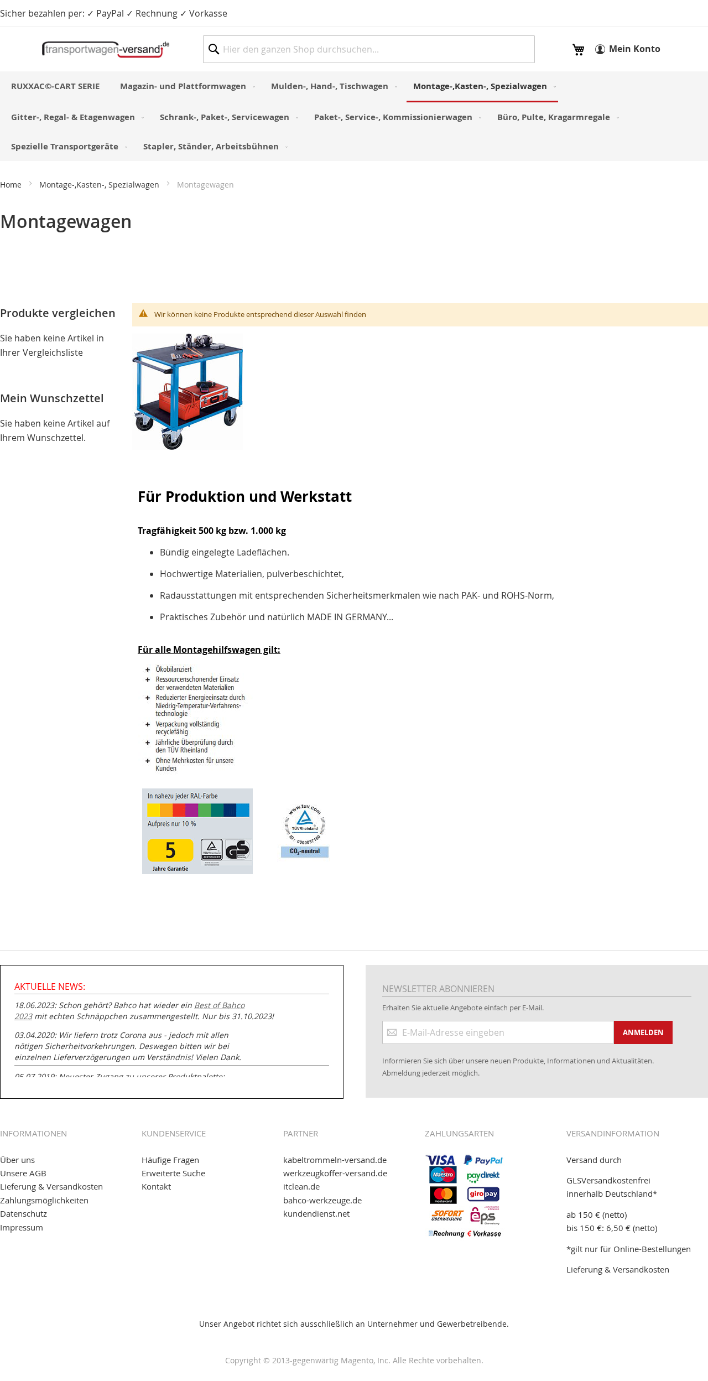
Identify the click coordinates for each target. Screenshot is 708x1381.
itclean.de (301, 1186)
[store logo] (105, 49)
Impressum (21, 1227)
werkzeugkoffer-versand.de (335, 1172)
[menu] (354, 116)
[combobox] (369, 49)
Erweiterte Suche (173, 1172)
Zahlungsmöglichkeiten (44, 1200)
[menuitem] (55, 86)
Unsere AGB (23, 1172)
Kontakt (156, 1186)
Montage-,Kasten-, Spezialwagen (100, 184)
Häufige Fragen (170, 1159)
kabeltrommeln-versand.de (335, 1159)
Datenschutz (23, 1213)
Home (12, 184)
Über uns (17, 1159)
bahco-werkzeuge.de (322, 1200)
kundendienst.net (316, 1213)
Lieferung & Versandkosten (51, 1186)
